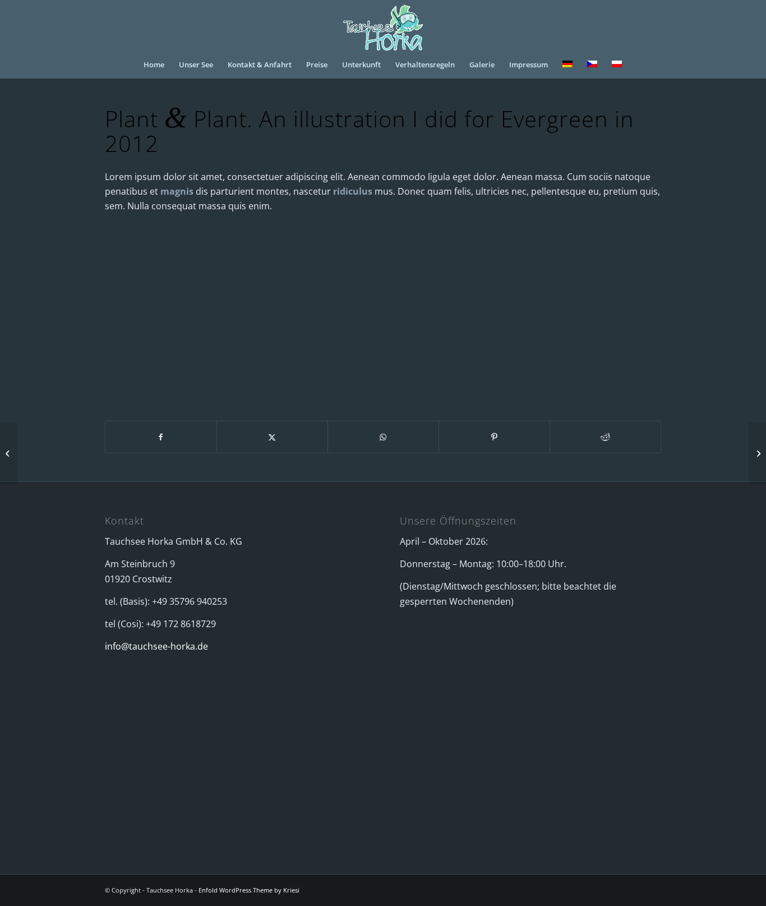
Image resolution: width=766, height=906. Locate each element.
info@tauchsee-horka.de (156, 646)
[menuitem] (154, 64)
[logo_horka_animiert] (383, 25)
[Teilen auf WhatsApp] (383, 437)
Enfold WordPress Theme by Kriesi (249, 890)
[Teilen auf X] (272, 437)
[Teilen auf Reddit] (605, 437)
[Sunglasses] (8, 453)
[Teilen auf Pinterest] (494, 437)
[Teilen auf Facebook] (160, 437)
